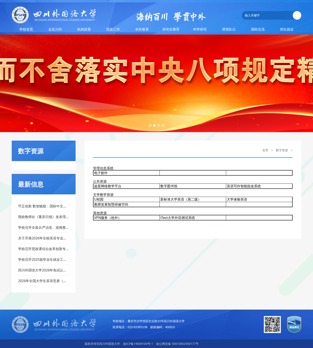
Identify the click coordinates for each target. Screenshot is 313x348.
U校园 (98, 199)
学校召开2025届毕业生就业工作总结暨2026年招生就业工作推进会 (43, 259)
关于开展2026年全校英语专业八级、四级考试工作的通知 (43, 238)
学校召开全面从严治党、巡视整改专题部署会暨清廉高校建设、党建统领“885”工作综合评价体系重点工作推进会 (43, 227)
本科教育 (142, 29)
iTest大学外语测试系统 (177, 218)
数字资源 (282, 150)
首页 (265, 150)
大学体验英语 (237, 199)
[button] (150, 125)
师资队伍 (229, 29)
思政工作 (113, 29)
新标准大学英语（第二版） (180, 199)
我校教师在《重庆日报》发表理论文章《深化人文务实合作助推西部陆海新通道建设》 (43, 216)
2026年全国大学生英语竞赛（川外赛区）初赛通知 (43, 280)
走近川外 (55, 29)
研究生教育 (170, 29)
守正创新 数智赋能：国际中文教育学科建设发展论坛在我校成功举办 (43, 206)
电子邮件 (101, 173)
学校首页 (26, 29)
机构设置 (84, 29)
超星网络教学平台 (107, 186)
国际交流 (258, 29)
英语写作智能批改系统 (244, 186)
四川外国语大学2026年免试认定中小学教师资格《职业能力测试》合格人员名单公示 (43, 270)
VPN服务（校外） (107, 218)
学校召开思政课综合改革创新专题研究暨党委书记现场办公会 (43, 248)
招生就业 (287, 29)
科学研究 (200, 29)
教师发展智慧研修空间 (111, 204)
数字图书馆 (168, 186)
